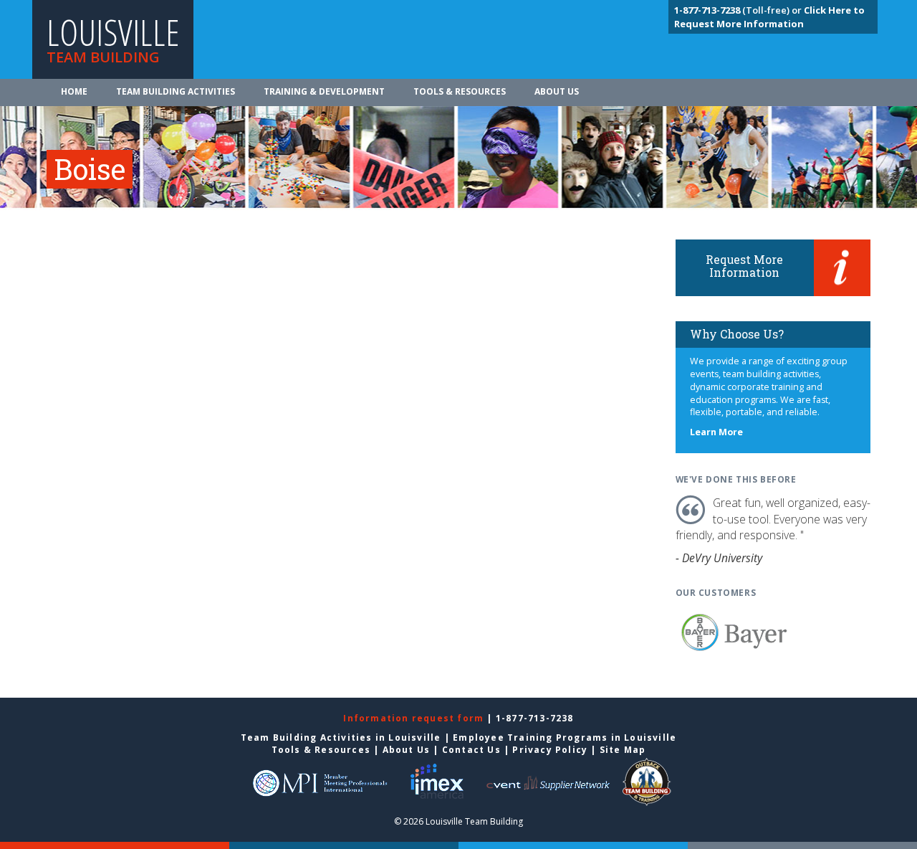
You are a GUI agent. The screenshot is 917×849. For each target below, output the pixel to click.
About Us (556, 91)
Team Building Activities (175, 91)
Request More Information (744, 265)
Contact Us (471, 750)
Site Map (623, 750)
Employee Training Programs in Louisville (564, 737)
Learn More (716, 432)
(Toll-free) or (739, 10)
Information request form (414, 718)
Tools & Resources (459, 91)
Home (74, 91)
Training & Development (324, 91)
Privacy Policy (549, 750)
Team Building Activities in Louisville (341, 737)
